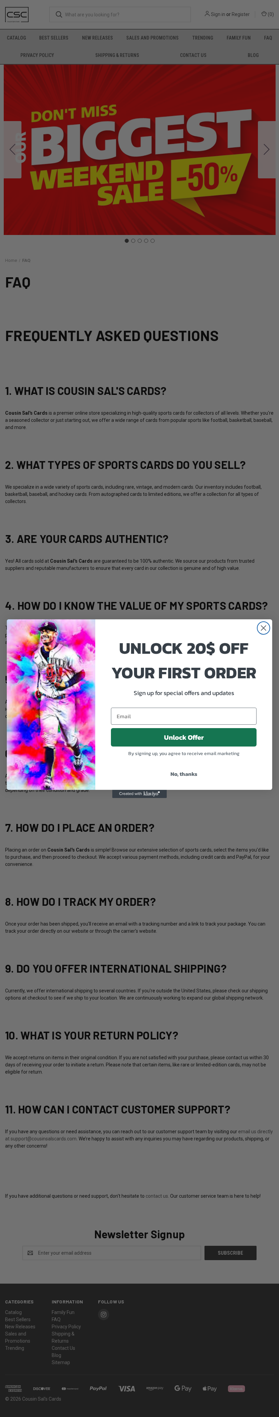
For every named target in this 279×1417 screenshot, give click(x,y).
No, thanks (183, 774)
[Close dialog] (263, 628)
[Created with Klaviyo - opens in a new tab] (139, 794)
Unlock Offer (184, 737)
